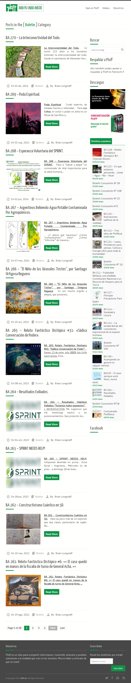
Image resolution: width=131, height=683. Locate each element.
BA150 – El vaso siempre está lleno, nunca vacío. (106, 377)
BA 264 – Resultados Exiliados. (27, 392)
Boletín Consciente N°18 (105, 403)
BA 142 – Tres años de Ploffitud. (113, 232)
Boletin (39, 86)
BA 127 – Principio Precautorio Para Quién (107, 297)
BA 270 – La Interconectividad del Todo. (33, 38)
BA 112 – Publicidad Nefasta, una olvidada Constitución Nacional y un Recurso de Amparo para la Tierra (107, 278)
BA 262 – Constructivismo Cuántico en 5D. (35, 505)
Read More (52, 66)
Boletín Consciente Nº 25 (106, 198)
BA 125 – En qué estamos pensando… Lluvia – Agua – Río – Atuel (107, 171)
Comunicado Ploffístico (110, 413)
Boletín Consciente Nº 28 (106, 183)
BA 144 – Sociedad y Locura (109, 312)
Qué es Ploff (92, 8)
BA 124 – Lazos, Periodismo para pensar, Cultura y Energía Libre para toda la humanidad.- (107, 247)
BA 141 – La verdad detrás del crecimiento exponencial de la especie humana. (107, 329)
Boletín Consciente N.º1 (105, 206)
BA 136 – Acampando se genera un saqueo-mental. (106, 361)
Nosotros (118, 8)
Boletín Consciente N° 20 (113, 263)
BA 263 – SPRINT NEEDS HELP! (25, 448)
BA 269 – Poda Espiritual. (23, 94)
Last (62, 627)
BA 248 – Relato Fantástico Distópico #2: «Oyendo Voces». (107, 154)
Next (52, 627)
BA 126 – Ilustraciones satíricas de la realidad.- (105, 218)
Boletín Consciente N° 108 (106, 190)
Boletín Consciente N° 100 (111, 345)
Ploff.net (24, 678)
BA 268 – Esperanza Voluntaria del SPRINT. (34, 151)
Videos (106, 8)
